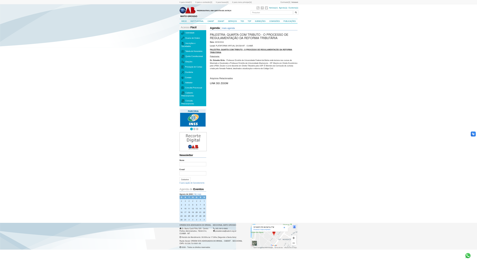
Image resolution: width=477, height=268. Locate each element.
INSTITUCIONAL (197, 21)
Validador (189, 83)
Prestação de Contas (193, 67)
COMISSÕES (274, 21)
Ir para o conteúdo (202, 2)
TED (242, 21)
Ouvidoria (292, 7)
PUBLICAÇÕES (289, 21)
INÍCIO (184, 21)
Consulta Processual (193, 88)
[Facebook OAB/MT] (263, 8)
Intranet (295, 2)
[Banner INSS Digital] (192, 118)
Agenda (282, 7)
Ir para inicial (184, 2)
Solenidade (189, 33)
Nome (181, 160)
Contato (188, 77)
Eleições (188, 62)
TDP (249, 21)
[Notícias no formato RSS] (258, 8)
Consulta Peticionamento (187, 102)
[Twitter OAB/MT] (267, 8)
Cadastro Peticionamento (187, 94)
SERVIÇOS (232, 21)
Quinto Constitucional (194, 56)
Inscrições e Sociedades (188, 44)
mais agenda (228, 28)
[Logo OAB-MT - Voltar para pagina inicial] (187, 10)
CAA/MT (211, 21)
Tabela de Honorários (193, 51)
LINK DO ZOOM (219, 83)
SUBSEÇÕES (260, 21)
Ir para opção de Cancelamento (191, 183)
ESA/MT (221, 21)
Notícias (272, 7)
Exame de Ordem (192, 38)
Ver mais (197, 194)
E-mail (182, 169)
